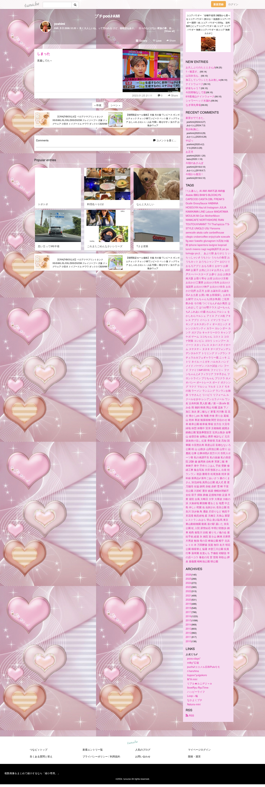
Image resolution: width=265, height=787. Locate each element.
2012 (188, 632)
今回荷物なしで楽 (196, 92)
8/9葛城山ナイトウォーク (200, 96)
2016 (188, 616)
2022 (188, 591)
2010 (188, 641)
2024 (188, 583)
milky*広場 (193, 662)
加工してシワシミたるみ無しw (203, 79)
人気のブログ (142, 749)
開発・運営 (194, 756)
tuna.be (132, 742)
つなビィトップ (38, 749)
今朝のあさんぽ (194, 163)
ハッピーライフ (196, 691)
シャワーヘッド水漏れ (198, 100)
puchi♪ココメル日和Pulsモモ (203, 667)
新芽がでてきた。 (196, 118)
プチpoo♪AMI (107, 16)
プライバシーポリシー (95, 756)
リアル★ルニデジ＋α (199, 683)
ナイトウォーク (194, 84)
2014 (188, 624)
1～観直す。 (193, 71)
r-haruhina (193, 671)
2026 (188, 574)
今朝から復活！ (194, 174)
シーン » (115, 105)
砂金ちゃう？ (193, 88)
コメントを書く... (166, 140)
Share (172, 40)
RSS (191, 715)
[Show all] (169, 31)
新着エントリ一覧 (93, 749)
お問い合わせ (142, 756)
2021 (188, 595)
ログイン (233, 4)
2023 (188, 587)
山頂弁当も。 (193, 75)
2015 (188, 620)
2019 (188, 603)
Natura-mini (193, 704)
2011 (188, 637)
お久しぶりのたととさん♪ (200, 67)
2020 (188, 599)
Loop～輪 (192, 696)
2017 (188, 612)
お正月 (189, 151)
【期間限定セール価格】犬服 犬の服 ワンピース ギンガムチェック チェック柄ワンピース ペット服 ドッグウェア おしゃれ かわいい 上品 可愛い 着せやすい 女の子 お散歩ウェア (153, 120)
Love (158, 40)
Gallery (142, 40)
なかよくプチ (194, 700)
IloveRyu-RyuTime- (198, 687)
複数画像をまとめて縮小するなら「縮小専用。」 (32, 773)
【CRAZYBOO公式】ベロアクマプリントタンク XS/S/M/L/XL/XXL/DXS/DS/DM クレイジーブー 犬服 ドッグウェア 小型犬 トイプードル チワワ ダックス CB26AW (79, 120)
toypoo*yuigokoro (197, 675)
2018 (188, 608)
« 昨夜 (97, 105)
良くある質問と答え (41, 756)
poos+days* (193, 658)
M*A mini (192, 679)
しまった (43, 53)
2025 (188, 578)
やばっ (189, 140)
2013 (188, 628)
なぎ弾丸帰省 (193, 105)
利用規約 (115, 756)
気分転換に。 (193, 129)
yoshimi (59, 24)
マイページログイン (199, 749)
